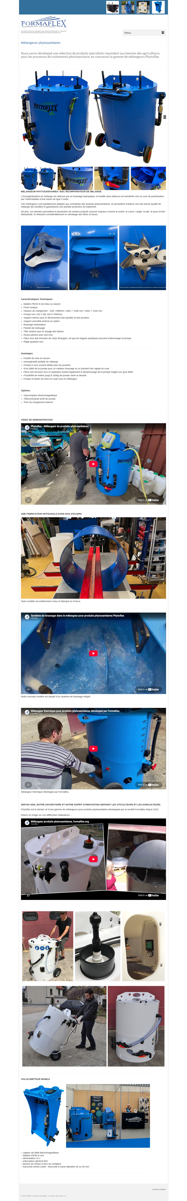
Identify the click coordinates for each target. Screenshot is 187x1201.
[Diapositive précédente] (22, 117)
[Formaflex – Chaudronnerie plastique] (44, 23)
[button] (38, 178)
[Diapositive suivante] (164, 117)
